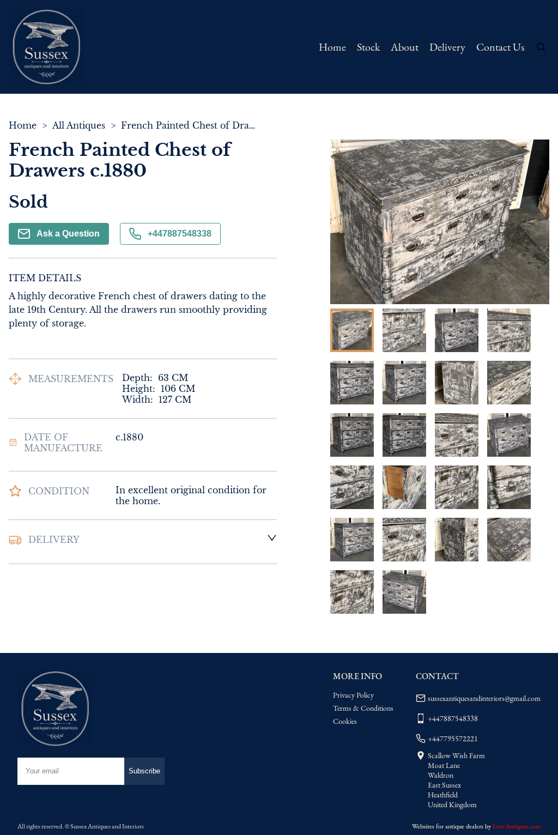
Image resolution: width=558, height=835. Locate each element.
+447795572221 (453, 738)
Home (332, 47)
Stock (368, 47)
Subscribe (144, 771)
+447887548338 (179, 233)
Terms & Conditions (363, 708)
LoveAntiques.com (517, 826)
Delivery (447, 47)
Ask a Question (68, 233)
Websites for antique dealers (447, 826)
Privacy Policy (353, 695)
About (404, 47)
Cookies (345, 721)
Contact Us (500, 47)
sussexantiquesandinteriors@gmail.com (484, 698)
